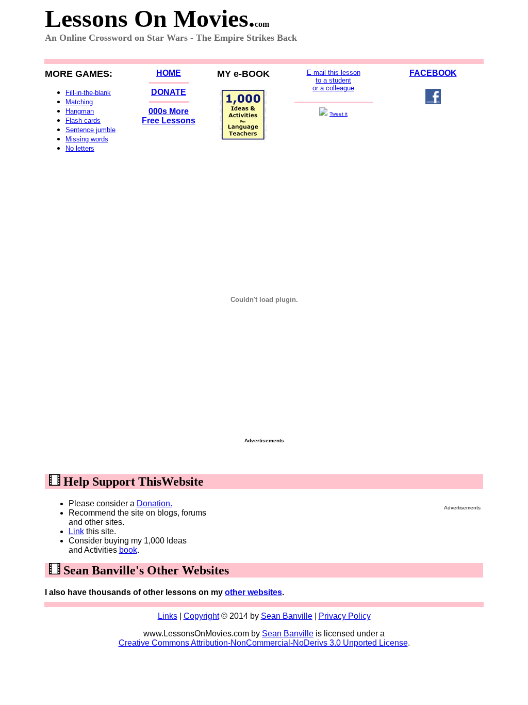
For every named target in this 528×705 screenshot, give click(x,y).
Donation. (154, 503)
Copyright (201, 616)
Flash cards (83, 120)
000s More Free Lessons (168, 116)
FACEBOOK (433, 73)
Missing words (86, 139)
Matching (79, 102)
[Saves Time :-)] (243, 139)
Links (167, 616)
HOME (168, 73)
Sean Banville (286, 616)
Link (76, 531)
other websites (253, 592)
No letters (79, 148)
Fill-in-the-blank (88, 93)
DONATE (168, 92)
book (128, 550)
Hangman (79, 111)
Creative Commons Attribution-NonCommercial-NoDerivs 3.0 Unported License (263, 642)
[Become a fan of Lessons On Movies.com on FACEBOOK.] (433, 101)
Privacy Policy (345, 616)
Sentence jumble (90, 130)
